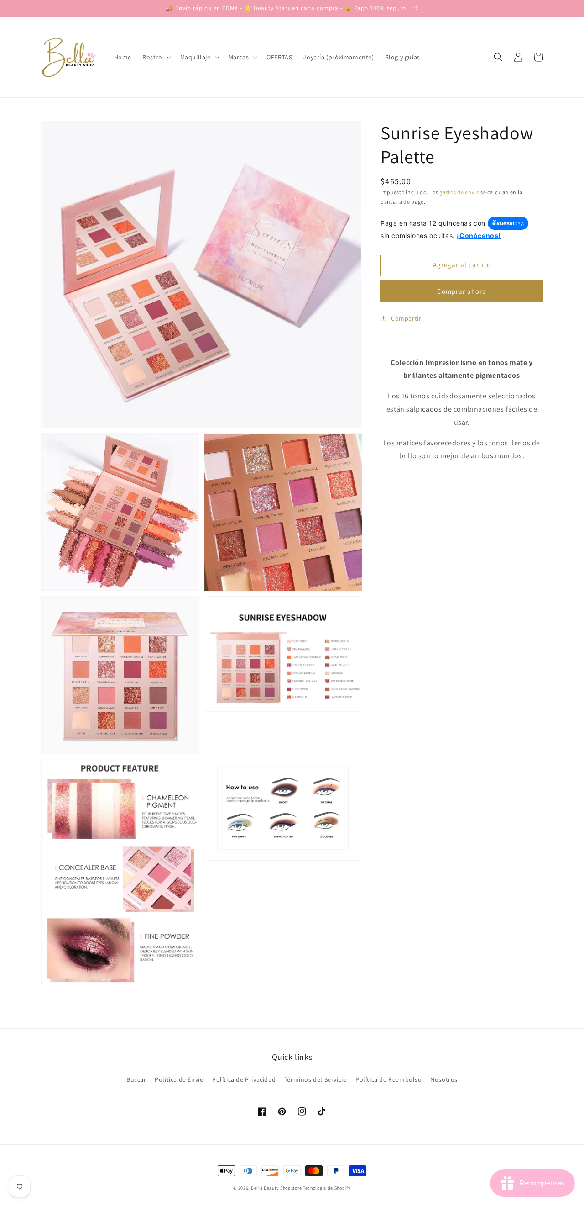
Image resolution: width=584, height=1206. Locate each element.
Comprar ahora (461, 290)
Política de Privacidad (244, 1079)
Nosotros (444, 1079)
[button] (498, 57)
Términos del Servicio (315, 1079)
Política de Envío (179, 1079)
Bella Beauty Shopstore (276, 1188)
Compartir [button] (406, 318)
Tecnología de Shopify (327, 1188)
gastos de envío (459, 192)
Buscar (136, 1079)
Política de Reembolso (388, 1079)
